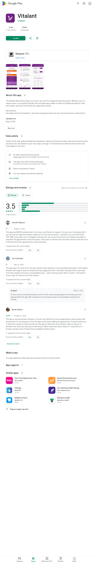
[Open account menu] (90, 3)
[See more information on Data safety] (22, 136)
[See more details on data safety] (14, 178)
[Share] (30, 38)
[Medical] (11, 128)
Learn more (20, 58)
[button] (12, 76)
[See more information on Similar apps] (22, 373)
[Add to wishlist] (37, 38)
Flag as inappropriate (17, 409)
